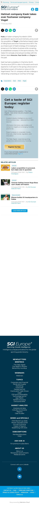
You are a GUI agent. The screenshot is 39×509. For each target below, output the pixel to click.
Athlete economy (19, 400)
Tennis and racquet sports (18, 2)
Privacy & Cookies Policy (11, 492)
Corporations (7, 81)
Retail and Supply (19, 384)
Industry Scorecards (19, 410)
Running (6, 2)
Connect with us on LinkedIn (19, 469)
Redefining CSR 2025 (19, 428)
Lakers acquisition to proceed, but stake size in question (23, 169)
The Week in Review (19, 366)
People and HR (19, 389)
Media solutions (19, 454)
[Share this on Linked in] (6, 30)
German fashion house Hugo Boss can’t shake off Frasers (24, 183)
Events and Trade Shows (19, 391)
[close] (21, 28)
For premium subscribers (19, 444)
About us (19, 451)
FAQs (19, 436)
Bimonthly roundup (19, 368)
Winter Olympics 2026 (19, 422)
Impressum (24, 492)
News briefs (16, 195)
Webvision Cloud (24, 502)
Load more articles (19, 211)
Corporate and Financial (19, 382)
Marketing (19, 386)
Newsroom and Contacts (19, 453)
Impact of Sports (20, 426)
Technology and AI (19, 396)
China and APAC (19, 401)
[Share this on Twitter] (2, 30)
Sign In (20, 154)
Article (14, 166)
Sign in (12, 26)
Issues (32, 492)
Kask (14, 81)
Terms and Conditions (25, 490)
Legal (19, 393)
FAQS (14, 490)
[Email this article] (14, 30)
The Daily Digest (19, 365)
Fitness (31, 2)
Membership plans (19, 434)
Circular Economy (19, 424)
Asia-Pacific (19, 398)
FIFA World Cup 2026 (19, 421)
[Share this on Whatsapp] (10, 30)
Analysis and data (19, 408)
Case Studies (19, 413)
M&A (19, 81)
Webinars (19, 376)
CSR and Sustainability (20, 394)
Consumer (19, 387)
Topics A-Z (19, 494)
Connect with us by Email (19, 476)
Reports (19, 412)
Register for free (14, 147)
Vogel (24, 81)
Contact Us (7, 490)
